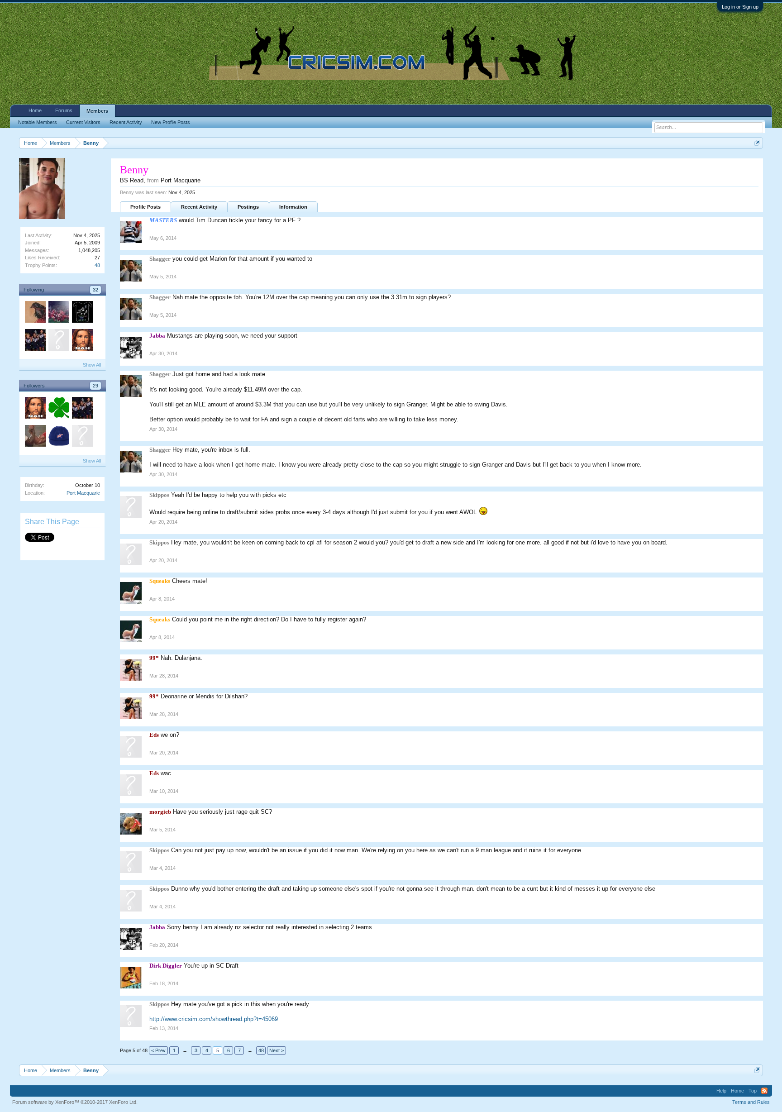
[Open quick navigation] (757, 143)
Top (753, 1090)
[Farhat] (58, 313)
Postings (248, 207)
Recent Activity (199, 207)
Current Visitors (83, 122)
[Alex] (58, 437)
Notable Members (37, 122)
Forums (63, 110)
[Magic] (58, 409)
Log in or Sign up (740, 7)
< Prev (158, 1050)
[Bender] (35, 437)
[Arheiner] (35, 313)
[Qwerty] (58, 341)
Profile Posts (145, 207)
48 (97, 265)
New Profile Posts (170, 122)
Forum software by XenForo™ (75, 1102)
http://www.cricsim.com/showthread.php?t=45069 (213, 1019)
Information (293, 207)
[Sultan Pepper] (35, 341)
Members (97, 111)
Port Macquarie (83, 493)
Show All (92, 364)
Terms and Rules (751, 1102)
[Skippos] (82, 437)
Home (35, 110)
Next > (276, 1050)
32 (95, 289)
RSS (764, 1091)
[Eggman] (82, 341)
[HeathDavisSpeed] (82, 313)
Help (721, 1090)
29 (95, 385)
